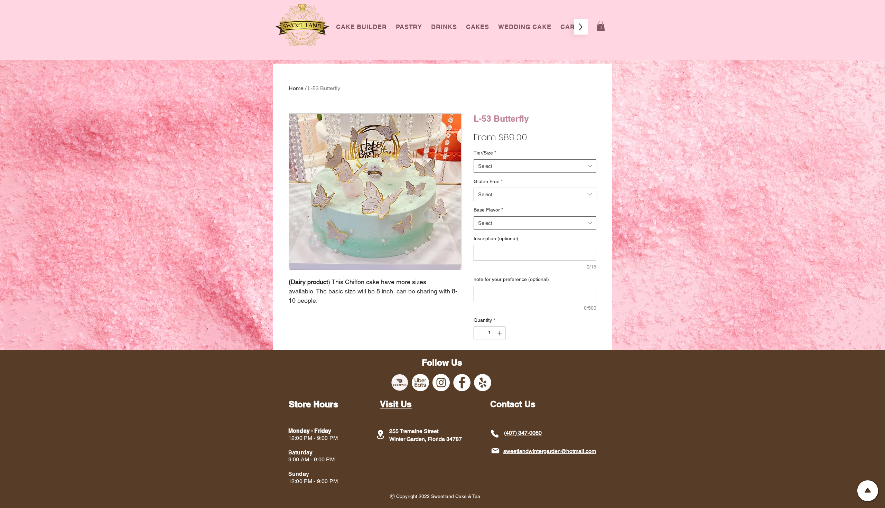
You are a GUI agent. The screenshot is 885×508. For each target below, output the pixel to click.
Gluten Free (488, 181)
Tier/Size (485, 153)
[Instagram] (441, 382)
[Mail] (495, 450)
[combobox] (535, 166)
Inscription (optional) (496, 238)
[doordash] (399, 382)
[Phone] (494, 433)
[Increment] (500, 333)
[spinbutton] (489, 333)
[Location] (380, 434)
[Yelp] (482, 382)
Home (296, 88)
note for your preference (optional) (511, 279)
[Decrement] (479, 333)
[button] (478, 27)
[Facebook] (462, 382)
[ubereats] (420, 382)
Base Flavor (488, 210)
